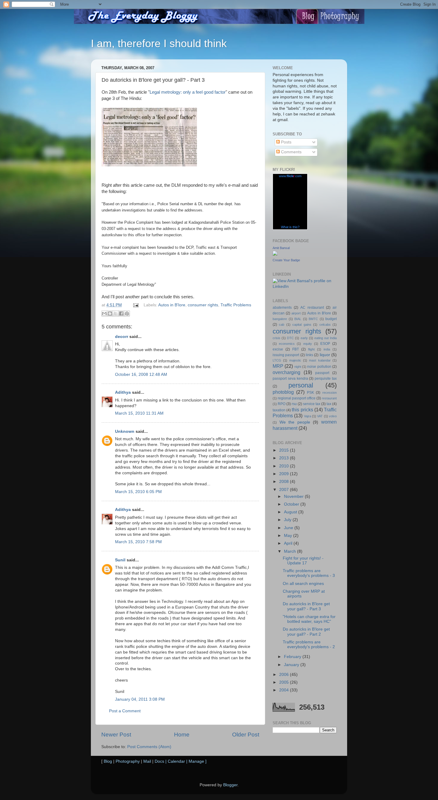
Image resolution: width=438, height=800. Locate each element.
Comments (291, 152)
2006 (284, 674)
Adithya (123, 392)
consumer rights (203, 305)
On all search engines (303, 583)
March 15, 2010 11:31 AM (139, 413)
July (288, 520)
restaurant (329, 398)
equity (307, 343)
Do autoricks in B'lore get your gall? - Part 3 (306, 606)
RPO (281, 404)
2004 (284, 690)
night (297, 366)
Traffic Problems (235, 305)
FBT (295, 349)
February (293, 656)
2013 (284, 458)
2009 (284, 474)
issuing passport (286, 355)
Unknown (124, 431)
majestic (295, 360)
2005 (284, 682)
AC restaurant (312, 307)
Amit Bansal (281, 248)
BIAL (297, 319)
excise (278, 349)
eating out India (325, 338)
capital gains (301, 324)
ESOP (325, 344)
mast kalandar (319, 360)
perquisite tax (326, 378)
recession (329, 392)
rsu (294, 404)
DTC (290, 338)
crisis (276, 338)
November (294, 496)
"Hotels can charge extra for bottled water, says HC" (309, 619)
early (304, 338)
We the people (294, 422)
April (288, 543)
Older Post (245, 734)
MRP (278, 366)
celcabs (325, 324)
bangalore (280, 319)
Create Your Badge (286, 260)
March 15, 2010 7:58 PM (138, 542)
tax (329, 404)
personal (300, 385)
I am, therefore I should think (159, 43)
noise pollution (319, 367)
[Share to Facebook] (121, 313)
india (327, 349)
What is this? (290, 227)
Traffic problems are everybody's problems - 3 (309, 573)
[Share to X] (116, 313)
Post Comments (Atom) (149, 747)
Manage (196, 761)
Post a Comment (125, 711)
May (288, 535)
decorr (121, 336)
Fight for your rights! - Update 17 (303, 560)
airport (296, 313)
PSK (310, 392)
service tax (311, 404)
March (290, 551)
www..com (290, 176)
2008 (284, 481)
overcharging (286, 372)
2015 (284, 450)
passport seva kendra (290, 378)
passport (322, 373)
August (291, 512)
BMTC (313, 319)
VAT (320, 416)
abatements (282, 307)
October (292, 504)
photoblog (283, 392)
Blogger (230, 785)
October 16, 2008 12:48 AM (141, 374)
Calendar (176, 761)
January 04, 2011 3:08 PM (140, 699)
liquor (325, 355)
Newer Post (116, 734)
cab (281, 324)
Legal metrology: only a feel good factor (188, 92)
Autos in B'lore (171, 305)
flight (311, 349)
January (292, 664)
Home (182, 734)
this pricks (302, 409)
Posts (285, 142)
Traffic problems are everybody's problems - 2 (309, 644)
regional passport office (297, 398)
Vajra (307, 416)
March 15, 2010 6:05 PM (138, 491)
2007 (284, 489)
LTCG (277, 360)
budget (331, 319)
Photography (128, 761)
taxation (279, 410)
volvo (333, 416)
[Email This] (104, 313)
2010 (284, 466)
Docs (159, 761)
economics (287, 343)
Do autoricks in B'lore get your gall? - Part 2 (306, 631)
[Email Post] (135, 305)
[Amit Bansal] (275, 254)
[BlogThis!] (110, 313)
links (309, 355)
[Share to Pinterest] (127, 313)
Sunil (120, 560)
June (289, 528)
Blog (108, 761)
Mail (147, 761)
